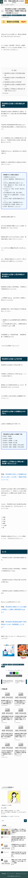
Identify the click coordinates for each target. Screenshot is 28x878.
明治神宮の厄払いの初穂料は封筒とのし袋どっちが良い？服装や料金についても (14, 476)
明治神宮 (9, 15)
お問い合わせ (18, 873)
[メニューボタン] (26, 2)
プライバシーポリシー (11, 873)
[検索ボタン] (1, 2)
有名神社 (4, 15)
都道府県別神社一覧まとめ (17, 15)
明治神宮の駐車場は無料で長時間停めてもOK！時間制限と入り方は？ (14, 624)
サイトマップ (23, 873)
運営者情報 (4, 873)
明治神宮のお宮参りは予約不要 (13, 82)
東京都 (24, 15)
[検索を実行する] (25, 820)
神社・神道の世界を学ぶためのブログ (14, 1)
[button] (11, 673)
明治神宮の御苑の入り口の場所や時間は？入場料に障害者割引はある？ (14, 609)
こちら (9, 816)
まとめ (6, 93)
